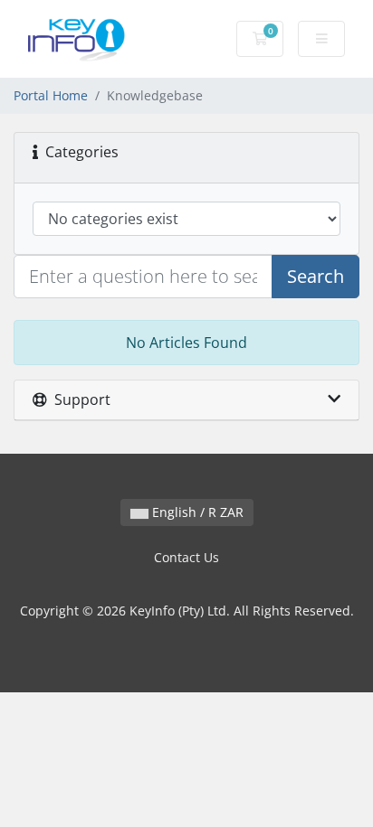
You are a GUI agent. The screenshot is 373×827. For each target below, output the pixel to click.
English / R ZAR (196, 512)
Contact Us (186, 557)
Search (315, 276)
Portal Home (51, 95)
